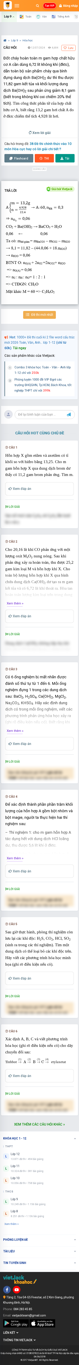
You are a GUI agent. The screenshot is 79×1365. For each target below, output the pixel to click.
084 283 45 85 (22, 1309)
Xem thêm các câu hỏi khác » (39, 1124)
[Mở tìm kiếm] (37, 5)
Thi (46, 158)
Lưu (70, 48)
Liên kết (9, 1332)
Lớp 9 (15, 40)
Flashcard (20, 158)
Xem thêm (10, 1224)
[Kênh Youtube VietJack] (16, 1289)
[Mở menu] (17, 5)
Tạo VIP (49, 5)
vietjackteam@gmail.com (29, 1315)
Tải (67, 158)
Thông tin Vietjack (18, 1340)
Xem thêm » (15, 603)
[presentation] (35, 1060)
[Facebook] (7, 1289)
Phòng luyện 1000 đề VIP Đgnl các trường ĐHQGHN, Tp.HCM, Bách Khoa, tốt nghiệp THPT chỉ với (43, 385)
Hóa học (28, 40)
